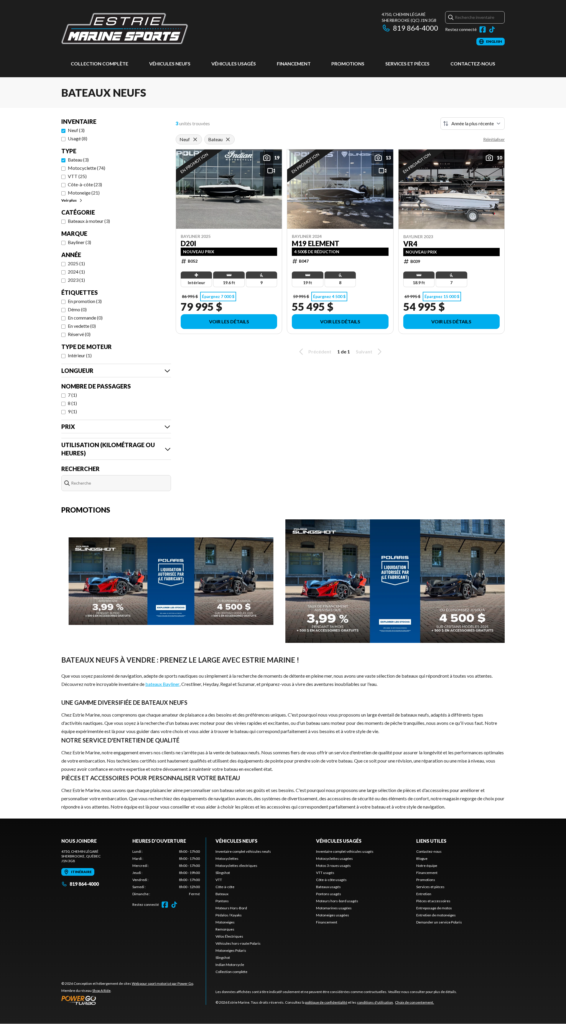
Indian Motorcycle (229, 964)
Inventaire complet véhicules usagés (345, 851)
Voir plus (69, 200)
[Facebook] (482, 29)
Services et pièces (407, 63)
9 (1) (72, 411)
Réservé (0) (79, 334)
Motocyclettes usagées (334, 858)
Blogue (421, 858)
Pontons (222, 901)
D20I (188, 243)
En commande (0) (85, 317)
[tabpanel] (166, 872)
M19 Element (315, 243)
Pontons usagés (328, 894)
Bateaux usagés (328, 887)
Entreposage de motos (434, 908)
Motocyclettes (226, 858)
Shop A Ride (101, 990)
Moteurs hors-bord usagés (337, 901)
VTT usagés (325, 872)
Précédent (319, 351)
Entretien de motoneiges (436, 915)
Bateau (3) (78, 159)
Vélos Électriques (229, 936)
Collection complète (99, 63)
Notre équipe (426, 865)
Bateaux (221, 894)
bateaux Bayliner (162, 684)
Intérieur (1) (80, 355)
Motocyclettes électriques (236, 865)
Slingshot (222, 872)
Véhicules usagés (233, 63)
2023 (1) (76, 280)
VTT (218, 880)
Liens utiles (431, 841)
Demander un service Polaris (439, 922)
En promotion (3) (85, 301)
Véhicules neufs (169, 63)
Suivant (364, 351)
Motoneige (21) (84, 192)
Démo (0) (77, 309)
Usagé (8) (77, 138)
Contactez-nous (472, 63)
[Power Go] (127, 1000)
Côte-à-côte (224, 887)
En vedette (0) (82, 326)
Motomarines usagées (334, 908)
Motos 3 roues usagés (333, 865)
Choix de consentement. (414, 1002)
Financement (294, 63)
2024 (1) (76, 271)
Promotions (347, 63)
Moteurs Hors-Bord (231, 908)
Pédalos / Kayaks (228, 915)
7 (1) (72, 395)
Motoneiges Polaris (230, 950)
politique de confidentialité (326, 1002)
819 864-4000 (415, 28)
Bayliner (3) (79, 242)
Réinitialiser (494, 139)
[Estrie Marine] (124, 28)
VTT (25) (77, 176)
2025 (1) (76, 263)
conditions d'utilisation (375, 1002)
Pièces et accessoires (433, 901)
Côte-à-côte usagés (331, 880)
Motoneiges (225, 922)
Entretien (423, 894)
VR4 (410, 244)
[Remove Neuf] (195, 139)
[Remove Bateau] (228, 139)
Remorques (224, 929)
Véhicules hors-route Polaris (238, 943)
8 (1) (72, 403)
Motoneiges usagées (332, 915)
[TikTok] (492, 29)
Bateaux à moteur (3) (89, 221)
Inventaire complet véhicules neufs (243, 851)
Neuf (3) (76, 130)
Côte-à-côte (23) (85, 184)
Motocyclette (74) (86, 168)
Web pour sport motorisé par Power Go (162, 983)
